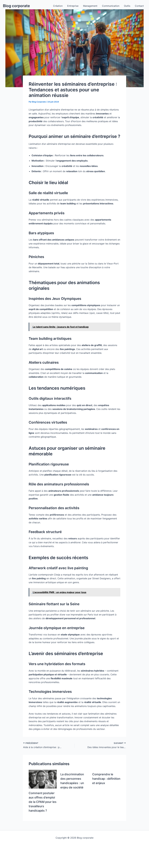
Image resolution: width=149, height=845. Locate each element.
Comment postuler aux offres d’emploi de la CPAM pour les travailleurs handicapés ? (42, 801)
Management (90, 5)
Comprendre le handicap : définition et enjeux (106, 779)
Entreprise (72, 5)
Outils (127, 5)
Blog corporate (16, 5)
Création (58, 5)
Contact (139, 5)
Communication (110, 5)
